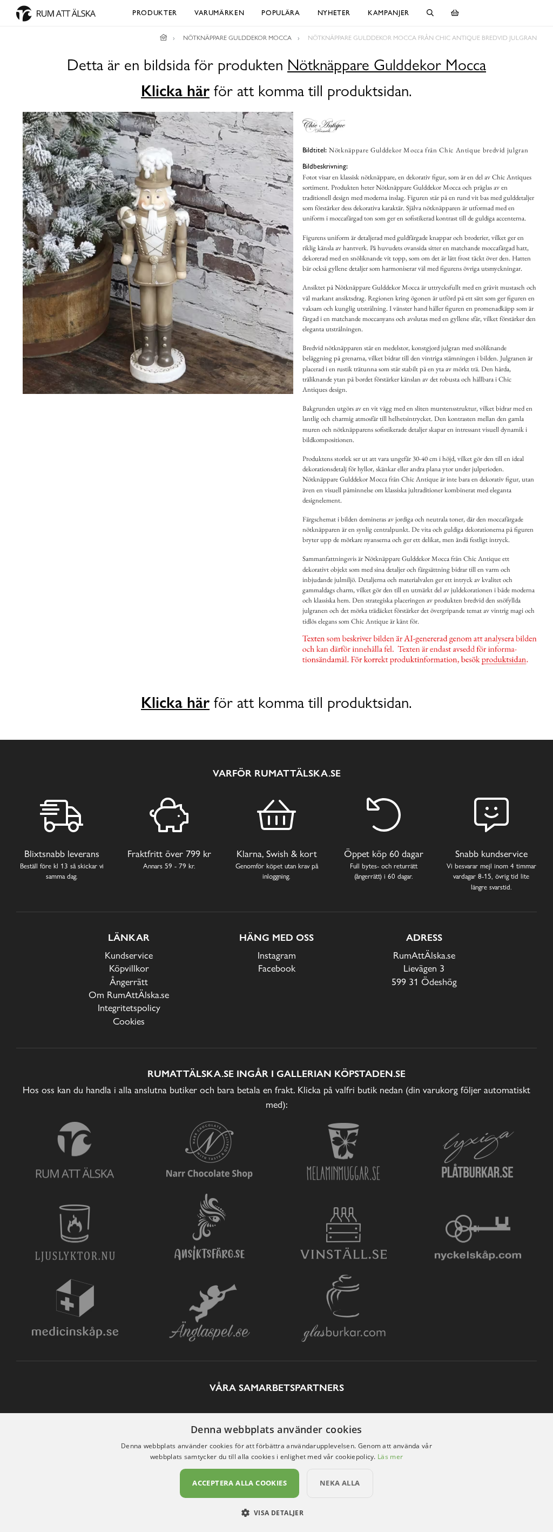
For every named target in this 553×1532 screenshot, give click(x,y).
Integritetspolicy (129, 1007)
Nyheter (334, 13)
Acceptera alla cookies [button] (239, 1483)
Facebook (276, 968)
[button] (276, 1512)
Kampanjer (388, 13)
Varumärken (219, 13)
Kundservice (129, 955)
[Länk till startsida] (163, 38)
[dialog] (276, 1472)
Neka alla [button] (340, 1483)
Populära (280, 13)
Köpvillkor (129, 968)
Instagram (277, 955)
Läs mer (390, 1456)
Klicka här (175, 91)
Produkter (154, 13)
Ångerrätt (129, 981)
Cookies (129, 1021)
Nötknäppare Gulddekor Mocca (386, 65)
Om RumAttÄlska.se (129, 994)
